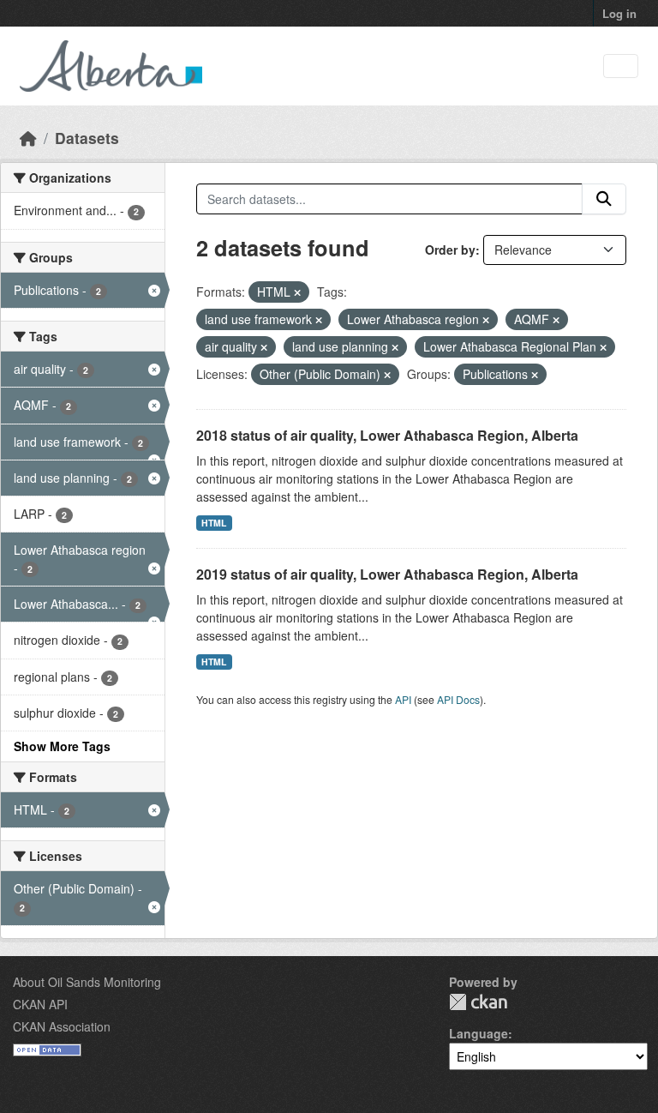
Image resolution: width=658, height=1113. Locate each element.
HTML (213, 522)
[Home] (28, 137)
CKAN (478, 1002)
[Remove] (297, 292)
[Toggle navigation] (620, 66)
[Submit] (604, 198)
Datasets (87, 137)
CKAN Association (62, 1026)
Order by (450, 249)
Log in (619, 13)
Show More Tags (62, 746)
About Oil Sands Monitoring (87, 981)
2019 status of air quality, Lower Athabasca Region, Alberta (387, 574)
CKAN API (40, 1004)
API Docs (458, 699)
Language (478, 1033)
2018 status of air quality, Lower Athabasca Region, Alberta (387, 435)
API (403, 699)
